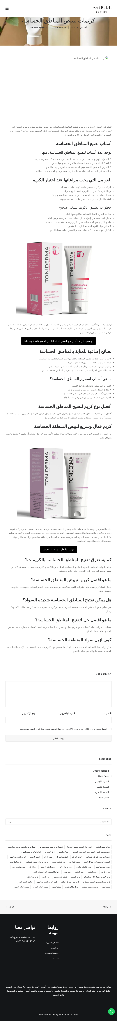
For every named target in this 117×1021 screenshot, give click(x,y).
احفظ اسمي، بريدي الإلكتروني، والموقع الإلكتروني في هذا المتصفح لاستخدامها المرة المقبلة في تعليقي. (63, 729)
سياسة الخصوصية (51, 953)
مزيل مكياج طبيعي (71, 887)
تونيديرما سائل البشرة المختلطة (37, 862)
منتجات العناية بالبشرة (40, 887)
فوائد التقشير (75, 877)
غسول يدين (67, 872)
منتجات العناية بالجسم (21, 887)
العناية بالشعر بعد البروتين (17, 857)
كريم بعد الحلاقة (32, 877)
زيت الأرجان (33, 867)
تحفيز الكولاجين (74, 862)
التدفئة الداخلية (77, 857)
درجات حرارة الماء (65, 867)
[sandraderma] (102, 8)
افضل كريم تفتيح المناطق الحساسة (98, 857)
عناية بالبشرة (79, 872)
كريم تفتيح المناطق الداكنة (70, 882)
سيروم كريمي (105, 872)
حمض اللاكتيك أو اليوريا (84, 867)
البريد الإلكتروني (66, 713)
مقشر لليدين (56, 887)
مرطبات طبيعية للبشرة (90, 887)
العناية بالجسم (58, 27)
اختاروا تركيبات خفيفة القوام (31, 852)
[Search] (58, 821)
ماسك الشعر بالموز (25, 882)
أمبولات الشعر (63, 852)
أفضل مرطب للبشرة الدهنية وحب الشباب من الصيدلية (91, 852)
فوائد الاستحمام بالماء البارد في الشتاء (46, 872)
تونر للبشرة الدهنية (58, 862)
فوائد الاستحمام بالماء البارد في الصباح (97, 877)
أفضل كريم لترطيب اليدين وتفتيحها (51, 847)
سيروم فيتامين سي (18, 867)
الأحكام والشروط (51, 942)
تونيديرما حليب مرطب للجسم (58, 549)
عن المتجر (54, 948)
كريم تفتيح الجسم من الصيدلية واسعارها (96, 882)
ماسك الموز (106, 887)
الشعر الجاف (48, 857)
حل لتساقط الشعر (15, 862)
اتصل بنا (55, 958)
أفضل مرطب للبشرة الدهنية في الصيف (21, 847)
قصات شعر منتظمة (60, 877)
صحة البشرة (92, 872)
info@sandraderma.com (22, 937)
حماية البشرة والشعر (103, 867)
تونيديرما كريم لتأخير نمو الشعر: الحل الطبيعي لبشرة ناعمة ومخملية (58, 341)
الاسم (108, 713)
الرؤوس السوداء (62, 857)
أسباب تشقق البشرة (103, 847)
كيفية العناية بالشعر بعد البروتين (46, 882)
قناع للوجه (46, 877)
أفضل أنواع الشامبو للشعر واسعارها (79, 847)
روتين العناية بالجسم (48, 867)
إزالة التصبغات (50, 852)
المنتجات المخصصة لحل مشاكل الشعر (97, 862)
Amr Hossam (41, 27)
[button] (7, 8)
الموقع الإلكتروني (30, 713)
